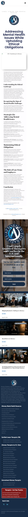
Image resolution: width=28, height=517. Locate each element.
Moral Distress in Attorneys (8, 338)
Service (4, 270)
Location (5, 276)
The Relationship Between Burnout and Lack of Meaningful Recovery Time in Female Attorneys (13, 367)
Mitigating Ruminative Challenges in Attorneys (13, 310)
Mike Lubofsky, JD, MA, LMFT (12, 208)
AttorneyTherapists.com (16, 197)
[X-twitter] (3, 504)
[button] (25, 3)
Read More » (4, 313)
